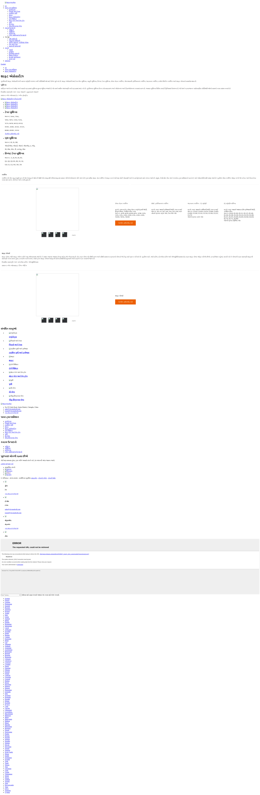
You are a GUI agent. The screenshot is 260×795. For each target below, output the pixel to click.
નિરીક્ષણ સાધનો (14, 53)
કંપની (7, 48)
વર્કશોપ (11, 52)
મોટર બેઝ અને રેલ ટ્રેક (16, 20)
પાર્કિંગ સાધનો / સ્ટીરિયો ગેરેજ (18, 42)
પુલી (10, 22)
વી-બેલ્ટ (11, 24)
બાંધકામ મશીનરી (14, 41)
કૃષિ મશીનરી (13, 39)
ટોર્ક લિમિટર (13, 19)
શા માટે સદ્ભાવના (14, 57)
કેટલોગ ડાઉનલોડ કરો (12, 134)
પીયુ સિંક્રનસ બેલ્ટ (15, 26)
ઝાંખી (11, 50)
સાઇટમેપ (34, 478)
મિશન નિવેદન (13, 55)
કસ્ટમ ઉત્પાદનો (10, 28)
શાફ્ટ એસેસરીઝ (14, 17)
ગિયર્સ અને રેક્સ (14, 11)
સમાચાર (7, 61)
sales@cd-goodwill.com (12, 409)
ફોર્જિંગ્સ (12, 31)
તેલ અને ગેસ (13, 44)
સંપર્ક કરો (12, 59)
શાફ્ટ (11, 15)
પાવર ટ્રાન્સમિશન (11, 8)
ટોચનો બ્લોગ (42, 478)
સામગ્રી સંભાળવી (15, 46)
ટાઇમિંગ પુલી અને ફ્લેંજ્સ (19, 353)
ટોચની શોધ (52, 478)
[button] (125, 223)
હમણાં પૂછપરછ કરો (7, 464)
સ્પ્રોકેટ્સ (12, 9)
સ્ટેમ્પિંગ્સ (12, 33)
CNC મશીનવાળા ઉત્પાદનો (17, 35)
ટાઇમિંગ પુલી (13, 13)
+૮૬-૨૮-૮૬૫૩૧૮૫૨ (11, 413)
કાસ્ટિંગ (11, 30)
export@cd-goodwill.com (13, 411)
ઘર (6, 6)
